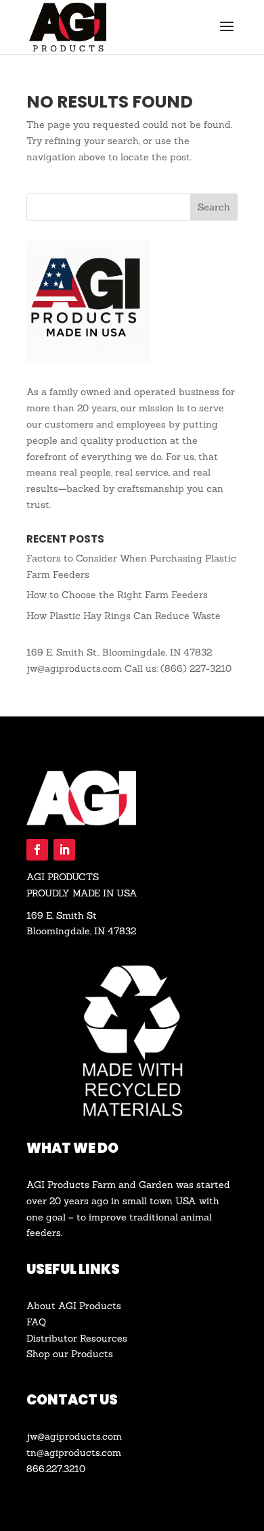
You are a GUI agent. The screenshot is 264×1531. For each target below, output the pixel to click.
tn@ (35, 1452)
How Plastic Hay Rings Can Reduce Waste (123, 616)
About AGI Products (73, 1306)
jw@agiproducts (63, 1436)
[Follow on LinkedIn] (64, 850)
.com (111, 1436)
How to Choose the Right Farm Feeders (117, 595)
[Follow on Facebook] (37, 850)
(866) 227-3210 (196, 668)
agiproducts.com (82, 1452)
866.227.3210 (55, 1469)
